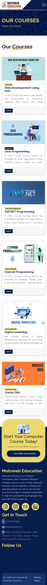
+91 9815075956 (12, 521)
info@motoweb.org (13, 527)
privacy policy (37, 579)
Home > (6, 26)
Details (8, 111)
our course (15, 26)
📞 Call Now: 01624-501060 (23, 454)
